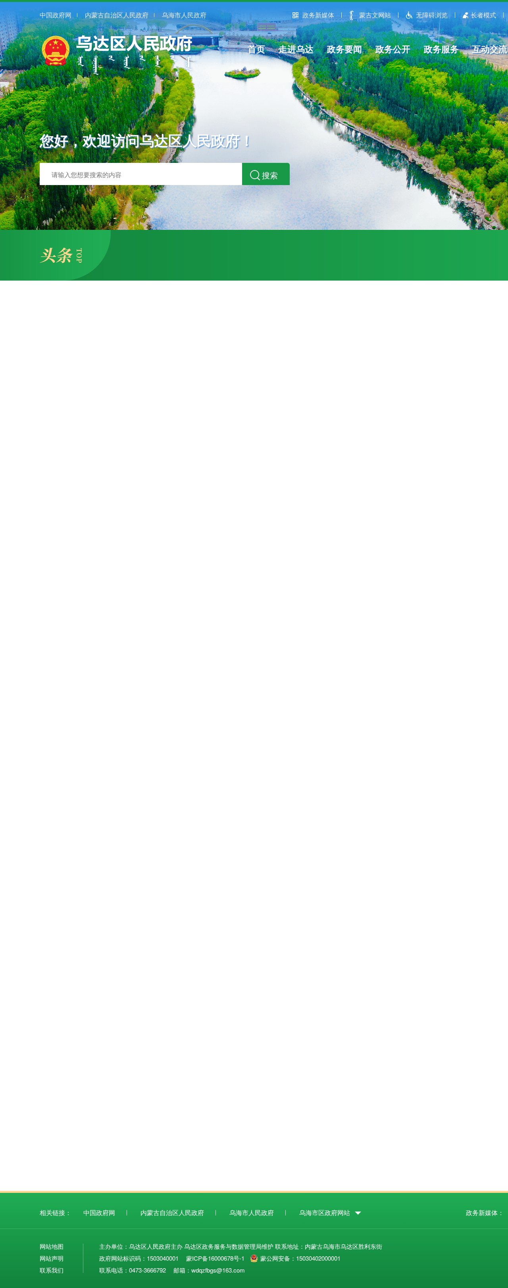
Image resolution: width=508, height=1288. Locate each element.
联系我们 (52, 1270)
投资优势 (424, 1003)
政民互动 (399, 622)
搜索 (270, 175)
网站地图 (52, 1246)
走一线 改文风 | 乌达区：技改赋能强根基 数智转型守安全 (98, 462)
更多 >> (357, 674)
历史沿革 (314, 1003)
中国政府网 (55, 14)
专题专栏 (297, 1136)
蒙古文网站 (375, 14)
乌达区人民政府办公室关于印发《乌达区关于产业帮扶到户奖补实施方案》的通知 (182, 691)
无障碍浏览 (432, 14)
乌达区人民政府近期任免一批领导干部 (118, 743)
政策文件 (71, 674)
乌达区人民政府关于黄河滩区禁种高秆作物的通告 (136, 708)
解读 (320, 691)
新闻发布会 (432, 674)
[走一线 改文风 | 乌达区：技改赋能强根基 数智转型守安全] (124, 373)
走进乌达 (296, 48)
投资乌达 (424, 983)
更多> (311, 1012)
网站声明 (52, 1258)
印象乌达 (314, 983)
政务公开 (392, 48)
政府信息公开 (81, 785)
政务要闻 (344, 48)
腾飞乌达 (369, 983)
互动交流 (489, 48)
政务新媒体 (318, 14)
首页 (256, 48)
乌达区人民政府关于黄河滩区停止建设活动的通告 (136, 726)
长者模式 (483, 14)
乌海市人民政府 (184, 14)
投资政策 (424, 993)
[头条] (61, 260)
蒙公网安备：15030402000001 (300, 1258)
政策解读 (125, 674)
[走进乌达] (164, 1000)
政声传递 (377, 324)
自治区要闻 (436, 324)
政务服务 (441, 48)
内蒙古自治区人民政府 (116, 14)
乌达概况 (314, 993)
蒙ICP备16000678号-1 (215, 1258)
